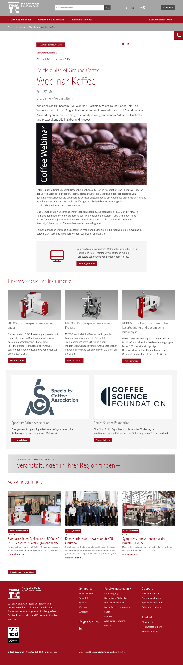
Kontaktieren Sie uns (160, 19)
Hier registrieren (87, 263)
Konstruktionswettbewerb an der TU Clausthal (89, 541)
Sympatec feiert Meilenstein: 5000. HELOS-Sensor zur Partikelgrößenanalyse (34, 541)
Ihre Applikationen (21, 19)
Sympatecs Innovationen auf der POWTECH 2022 (143, 541)
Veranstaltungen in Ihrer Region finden (66, 465)
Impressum (84, 652)
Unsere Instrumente (81, 19)
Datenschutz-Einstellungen (113, 652)
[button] (142, 7)
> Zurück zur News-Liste (50, 44)
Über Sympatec (73, 530)
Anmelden (168, 7)
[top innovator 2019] (13, 642)
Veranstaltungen (46, 52)
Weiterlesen (14, 554)
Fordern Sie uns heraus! (50, 19)
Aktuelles (33, 27)
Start (10, 27)
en (127, 7)
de (133, 7)
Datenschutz (95, 652)
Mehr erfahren (17, 360)
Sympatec (20, 27)
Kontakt (147, 617)
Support (147, 588)
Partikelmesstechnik (18, 530)
